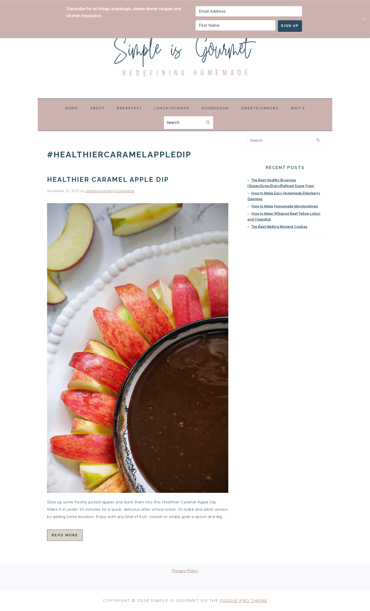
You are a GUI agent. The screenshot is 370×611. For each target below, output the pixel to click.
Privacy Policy (185, 570)
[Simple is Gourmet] (185, 95)
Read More (65, 535)
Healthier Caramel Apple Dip (108, 179)
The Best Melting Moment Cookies (279, 227)
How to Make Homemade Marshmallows (284, 206)
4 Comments (124, 191)
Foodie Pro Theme (243, 600)
